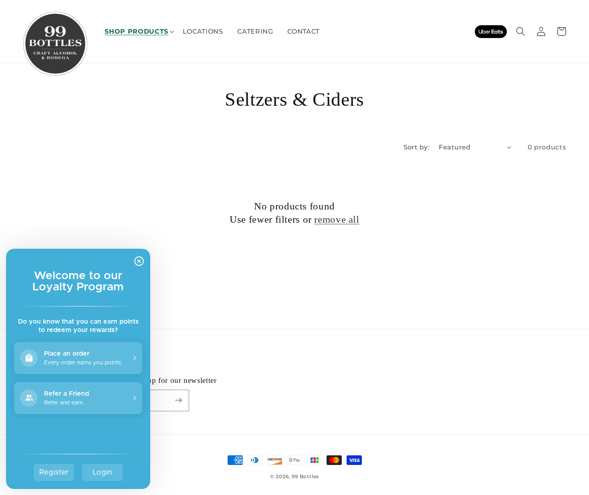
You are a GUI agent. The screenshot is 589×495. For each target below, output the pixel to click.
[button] (136, 31)
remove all (336, 219)
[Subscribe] (178, 400)
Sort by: (416, 147)
